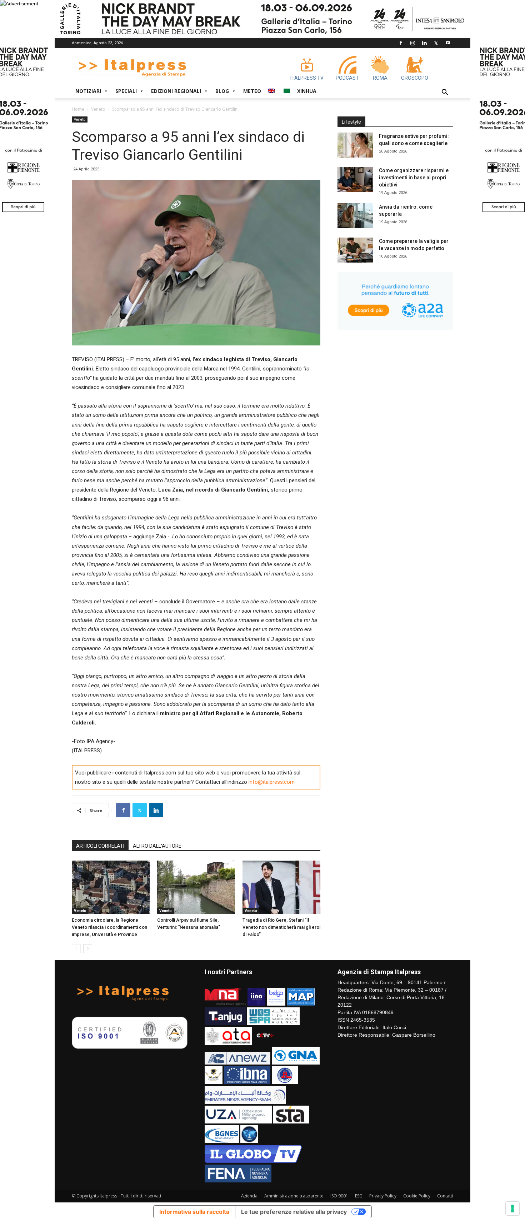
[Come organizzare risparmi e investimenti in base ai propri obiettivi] (355, 179)
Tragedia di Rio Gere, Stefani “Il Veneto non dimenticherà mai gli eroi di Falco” (281, 927)
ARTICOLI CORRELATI (100, 846)
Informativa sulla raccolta (194, 1211)
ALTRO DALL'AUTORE (157, 846)
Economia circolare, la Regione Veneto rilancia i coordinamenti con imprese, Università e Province (109, 927)
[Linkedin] (424, 43)
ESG (358, 1196)
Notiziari (88, 91)
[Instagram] (412, 43)
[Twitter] (436, 43)
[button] (444, 93)
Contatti (445, 1196)
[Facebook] (400, 43)
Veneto (98, 109)
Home (78, 109)
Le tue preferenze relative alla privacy (294, 1211)
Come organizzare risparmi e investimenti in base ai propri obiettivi (414, 178)
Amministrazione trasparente (294, 1196)
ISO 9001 (339, 1196)
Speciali (126, 91)
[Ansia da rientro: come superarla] (355, 215)
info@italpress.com (272, 782)
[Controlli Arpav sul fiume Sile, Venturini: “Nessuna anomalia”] (196, 887)
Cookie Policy (416, 1196)
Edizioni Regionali (176, 91)
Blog (222, 91)
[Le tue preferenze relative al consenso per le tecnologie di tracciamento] (512, 1208)
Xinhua (306, 91)
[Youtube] (447, 43)
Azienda (249, 1196)
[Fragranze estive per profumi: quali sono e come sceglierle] (355, 145)
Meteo (252, 91)
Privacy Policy (382, 1196)
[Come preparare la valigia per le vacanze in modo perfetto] (355, 250)
